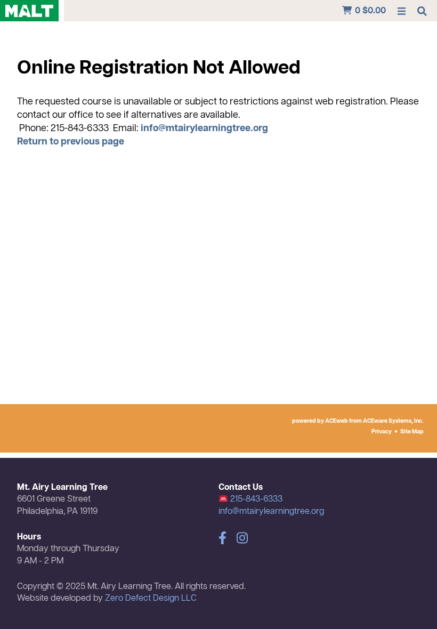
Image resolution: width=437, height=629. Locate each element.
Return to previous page (70, 141)
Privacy (381, 432)
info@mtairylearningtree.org (204, 128)
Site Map (412, 432)
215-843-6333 (255, 499)
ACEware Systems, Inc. (393, 421)
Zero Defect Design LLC (151, 598)
